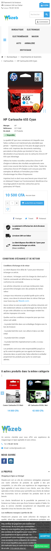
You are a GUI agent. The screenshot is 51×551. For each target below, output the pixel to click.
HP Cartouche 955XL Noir (38, 405)
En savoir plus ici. (18, 548)
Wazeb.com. (24, 301)
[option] (13, 396)
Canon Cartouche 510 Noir (13, 405)
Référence (7, 128)
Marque (6, 126)
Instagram (11, 461)
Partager (18, 219)
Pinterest (42, 219)
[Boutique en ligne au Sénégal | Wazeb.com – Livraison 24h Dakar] (11, 18)
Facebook (4, 461)
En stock (6, 131)
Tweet (30, 219)
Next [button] (48, 393)
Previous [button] (2, 393)
